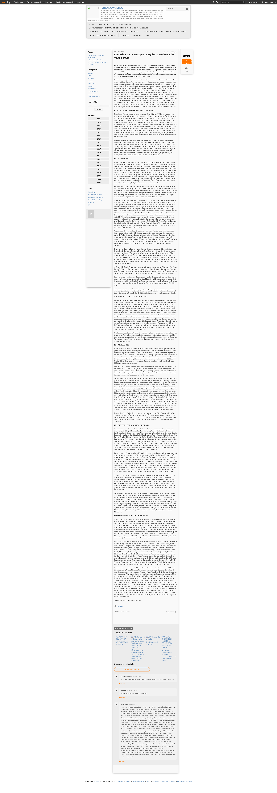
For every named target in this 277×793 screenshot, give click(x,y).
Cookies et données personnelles (163, 781)
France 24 (91, 202)
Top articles (119, 781)
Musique (90, 86)
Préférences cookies (184, 781)
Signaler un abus (138, 781)
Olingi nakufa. (170, 612)
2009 (99, 176)
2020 (99, 139)
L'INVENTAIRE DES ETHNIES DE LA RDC (103, 35)
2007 (99, 183)
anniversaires (92, 94)
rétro (89, 76)
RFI (89, 205)
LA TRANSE (125, 35)
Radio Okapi (92, 192)
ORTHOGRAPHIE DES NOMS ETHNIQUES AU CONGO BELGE (164, 31)
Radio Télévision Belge (95, 200)
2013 (99, 162)
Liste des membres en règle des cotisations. (98, 63)
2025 (99, 122)
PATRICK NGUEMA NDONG (122, 24)
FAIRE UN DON (103, 24)
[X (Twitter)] (213, 2)
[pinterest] (217, 2)
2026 (99, 119)
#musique (120, 606)
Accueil (91, 24)
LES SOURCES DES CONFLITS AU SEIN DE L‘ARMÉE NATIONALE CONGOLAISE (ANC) (118, 28)
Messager (96, 781)
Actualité (91, 78)
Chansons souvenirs (94, 96)
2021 (99, 136)
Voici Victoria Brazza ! (123, 612)
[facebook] (210, 2)
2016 (99, 152)
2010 (99, 172)
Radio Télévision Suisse (95, 197)
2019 (99, 142)
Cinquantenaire (92, 91)
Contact (148, 35)
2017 (99, 149)
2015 (99, 156)
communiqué (92, 89)
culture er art (92, 83)
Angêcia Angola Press (95, 195)
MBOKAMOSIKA (112, 8)
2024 (99, 125)
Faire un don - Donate (95, 60)
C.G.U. (148, 781)
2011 (99, 169)
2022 (99, 132)
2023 (99, 129)
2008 (99, 179)
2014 (99, 159)
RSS (91, 217)
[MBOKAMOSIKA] (93, 12)
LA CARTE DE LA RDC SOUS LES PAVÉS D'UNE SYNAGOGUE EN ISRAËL (114, 31)
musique (90, 73)
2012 (99, 166)
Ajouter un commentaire (132, 669)
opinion (90, 81)
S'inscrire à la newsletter (123, 629)
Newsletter (137, 35)
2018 (99, 146)
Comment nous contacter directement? (96, 56)
